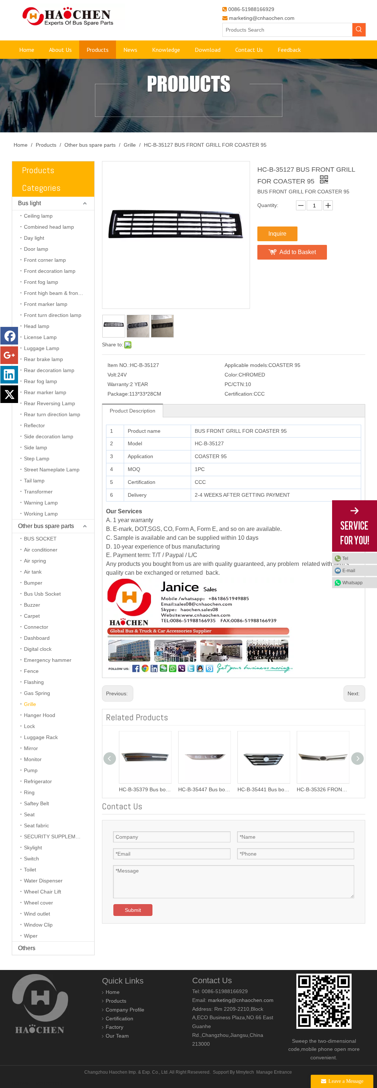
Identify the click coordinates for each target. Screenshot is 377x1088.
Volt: (112, 375)
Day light (34, 238)
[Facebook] (9, 336)
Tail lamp (34, 481)
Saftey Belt (36, 803)
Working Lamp (41, 514)
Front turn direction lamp (52, 315)
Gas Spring (37, 693)
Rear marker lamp (45, 392)
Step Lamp (36, 458)
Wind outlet (37, 914)
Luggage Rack (41, 737)
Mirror (31, 748)
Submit (133, 910)
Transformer (38, 492)
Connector (36, 627)
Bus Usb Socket (42, 594)
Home (113, 992)
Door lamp (36, 249)
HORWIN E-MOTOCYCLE (38, 1083)
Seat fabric (36, 825)
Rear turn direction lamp (52, 414)
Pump (31, 770)
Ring (29, 792)
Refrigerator (38, 781)
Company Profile (125, 1010)
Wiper (31, 936)
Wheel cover (38, 903)
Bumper (33, 583)
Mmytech (245, 1072)
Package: (118, 394)
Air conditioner (40, 550)
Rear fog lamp (40, 381)
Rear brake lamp (43, 359)
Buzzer (32, 605)
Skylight (33, 847)
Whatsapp (352, 582)
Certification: (239, 394)
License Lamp (40, 337)
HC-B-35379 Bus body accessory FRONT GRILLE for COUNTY (145, 789)
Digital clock (38, 649)
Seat (29, 814)
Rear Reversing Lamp (49, 403)
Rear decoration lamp (49, 370)
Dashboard (37, 638)
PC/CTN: (235, 384)
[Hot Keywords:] (359, 29)
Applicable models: (246, 365)
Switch (31, 859)
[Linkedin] (9, 375)
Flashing (34, 682)
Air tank (33, 572)
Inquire (277, 234)
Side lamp (35, 447)
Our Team (117, 1036)
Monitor (33, 759)
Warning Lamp (41, 503)
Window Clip (38, 925)
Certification (119, 1018)
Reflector (34, 425)
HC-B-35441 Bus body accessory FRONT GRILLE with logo (263, 789)
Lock (29, 726)
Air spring (35, 561)
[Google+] (9, 355)
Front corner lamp (45, 260)
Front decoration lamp (49, 271)
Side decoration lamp (48, 436)
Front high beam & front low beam (59, 293)
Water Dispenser (43, 881)
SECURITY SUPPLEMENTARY (59, 836)
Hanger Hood (39, 715)
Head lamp (36, 326)
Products (116, 1001)
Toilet (30, 870)
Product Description (132, 411)
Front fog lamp (41, 282)
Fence (31, 671)
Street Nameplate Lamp (52, 469)
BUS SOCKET (40, 539)
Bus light (29, 203)
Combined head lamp (49, 227)
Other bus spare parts (46, 526)
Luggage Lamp (41, 348)
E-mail (348, 570)
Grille (30, 704)
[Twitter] (9, 394)
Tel (345, 558)
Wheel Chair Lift (42, 892)
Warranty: (119, 384)
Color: (232, 375)
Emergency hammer (47, 660)
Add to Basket (297, 252)
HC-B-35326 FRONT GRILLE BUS (323, 789)
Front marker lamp (45, 304)
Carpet (32, 616)
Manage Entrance (274, 1072)
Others (26, 948)
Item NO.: (119, 365)
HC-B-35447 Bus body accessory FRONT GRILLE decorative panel (204, 789)
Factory (114, 1027)
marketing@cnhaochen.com (262, 18)
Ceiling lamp (38, 216)
